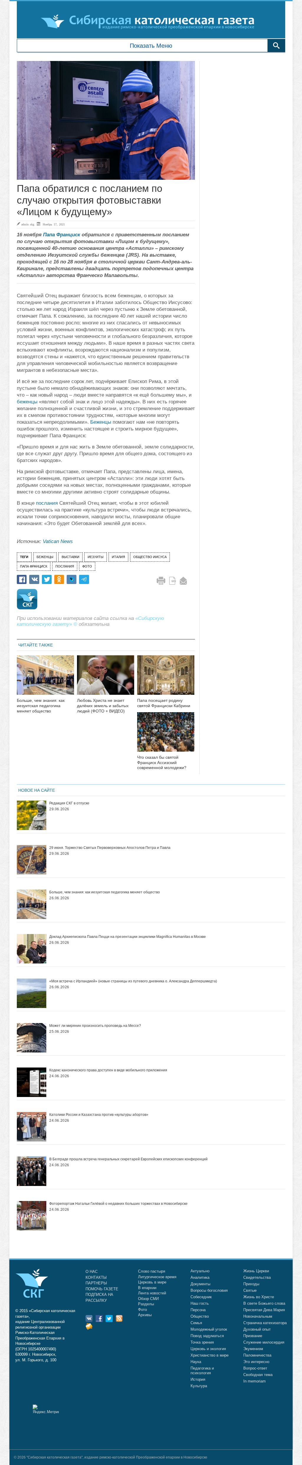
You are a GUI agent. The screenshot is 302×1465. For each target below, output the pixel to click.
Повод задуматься (207, 1336)
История (198, 1379)
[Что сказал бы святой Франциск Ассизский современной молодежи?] (165, 735)
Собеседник (201, 1297)
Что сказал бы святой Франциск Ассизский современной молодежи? (161, 762)
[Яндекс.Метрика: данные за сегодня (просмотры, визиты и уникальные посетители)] (46, 1409)
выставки (70, 557)
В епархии (147, 1288)
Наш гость (200, 1303)
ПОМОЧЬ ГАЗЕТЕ (102, 1289)
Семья (196, 1323)
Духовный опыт (257, 1329)
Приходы (251, 1284)
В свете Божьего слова (264, 1303)
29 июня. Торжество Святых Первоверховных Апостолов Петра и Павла (109, 848)
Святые (250, 1290)
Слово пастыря (151, 1271)
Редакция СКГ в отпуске (69, 803)
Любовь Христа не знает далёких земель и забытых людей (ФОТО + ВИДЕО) (103, 705)
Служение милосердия (263, 1342)
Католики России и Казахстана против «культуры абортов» (98, 1115)
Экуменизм (253, 1349)
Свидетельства (257, 1277)
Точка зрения (202, 1342)
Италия (118, 557)
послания (47, 503)
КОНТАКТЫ (96, 1277)
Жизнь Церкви (256, 1271)
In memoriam (254, 1381)
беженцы (27, 402)
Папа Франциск (61, 234)
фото (87, 566)
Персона (198, 1310)
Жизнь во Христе (258, 1297)
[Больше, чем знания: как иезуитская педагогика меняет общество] (45, 678)
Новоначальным (257, 1316)
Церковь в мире (152, 1282)
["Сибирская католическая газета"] (150, 21)
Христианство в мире (210, 1355)
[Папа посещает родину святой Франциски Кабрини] (165, 678)
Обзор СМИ (148, 1298)
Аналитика (200, 1277)
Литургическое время (157, 1277)
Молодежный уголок (209, 1329)
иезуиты (96, 557)
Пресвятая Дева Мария (264, 1310)
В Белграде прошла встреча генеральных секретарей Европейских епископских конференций (128, 1159)
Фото (142, 1309)
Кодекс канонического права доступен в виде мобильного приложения (108, 1070)
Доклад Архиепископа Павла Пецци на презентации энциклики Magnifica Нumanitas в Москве (127, 937)
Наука (196, 1362)
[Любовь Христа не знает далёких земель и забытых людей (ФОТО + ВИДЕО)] (105, 678)
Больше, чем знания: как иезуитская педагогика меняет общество (41, 705)
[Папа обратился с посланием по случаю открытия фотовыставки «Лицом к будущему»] (106, 120)
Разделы (146, 1304)
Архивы (145, 1315)
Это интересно (256, 1362)
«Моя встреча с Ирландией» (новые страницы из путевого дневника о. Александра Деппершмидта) (133, 981)
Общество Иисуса (150, 557)
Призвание (252, 1336)
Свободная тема (258, 1374)
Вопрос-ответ (255, 1368)
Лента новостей (152, 1293)
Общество (200, 1316)
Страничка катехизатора (265, 1323)
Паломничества (257, 1355)
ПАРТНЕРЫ (96, 1283)
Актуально (200, 1271)
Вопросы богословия (209, 1290)
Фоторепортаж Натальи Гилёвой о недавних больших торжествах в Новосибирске (118, 1204)
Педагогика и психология (202, 1370)
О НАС (92, 1271)
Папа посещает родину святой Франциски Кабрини (163, 703)
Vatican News (58, 541)
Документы (200, 1284)
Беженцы (100, 422)
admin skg (27, 224)
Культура (199, 1386)
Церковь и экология (208, 1349)
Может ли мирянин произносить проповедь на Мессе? (95, 1026)
